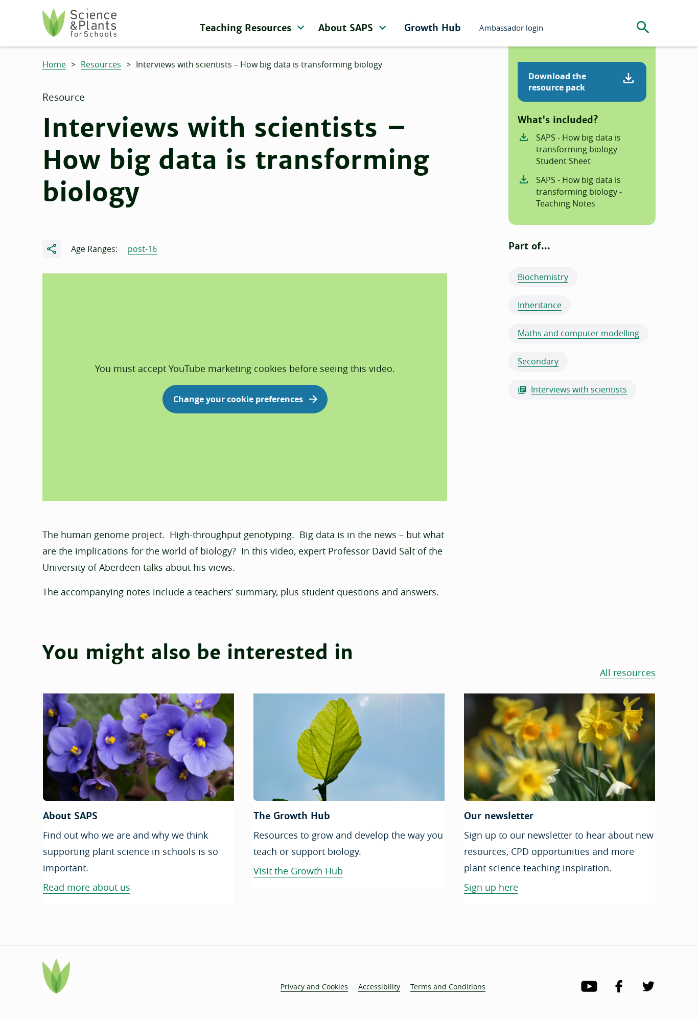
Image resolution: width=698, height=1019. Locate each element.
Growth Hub (432, 28)
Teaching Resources (247, 28)
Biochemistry (543, 277)
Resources (101, 64)
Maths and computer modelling (578, 333)
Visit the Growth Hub (298, 871)
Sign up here (491, 887)
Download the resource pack (557, 82)
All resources (628, 672)
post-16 (142, 248)
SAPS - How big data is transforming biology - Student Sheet (579, 149)
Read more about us (86, 887)
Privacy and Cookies (314, 986)
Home (54, 64)
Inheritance (540, 305)
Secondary (538, 361)
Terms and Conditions (447, 986)
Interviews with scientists (579, 389)
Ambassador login (511, 27)
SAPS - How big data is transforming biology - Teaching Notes (579, 191)
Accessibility (379, 986)
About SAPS (347, 28)
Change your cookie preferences (238, 399)
